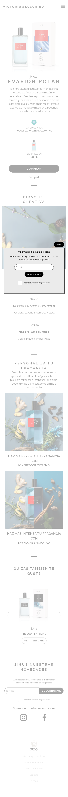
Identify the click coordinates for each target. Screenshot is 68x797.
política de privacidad (41, 283)
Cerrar (59, 244)
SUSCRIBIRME (34, 274)
